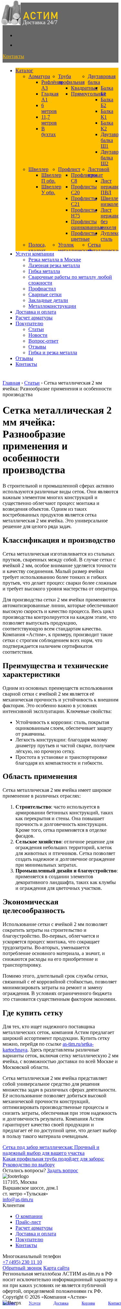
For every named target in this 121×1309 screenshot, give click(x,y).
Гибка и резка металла (52, 352)
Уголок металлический (75, 247)
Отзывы (37, 346)
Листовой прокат (98, 172)
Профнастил (42, 288)
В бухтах (48, 131)
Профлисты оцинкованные (87, 224)
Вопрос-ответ (43, 341)
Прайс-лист (28, 1222)
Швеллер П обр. (51, 178)
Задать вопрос (62, 1170)
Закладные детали (48, 300)
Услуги (34, 1303)
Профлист (69, 169)
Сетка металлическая (104, 247)
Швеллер (38, 169)
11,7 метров (49, 120)
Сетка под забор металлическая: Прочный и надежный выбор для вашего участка (51, 1150)
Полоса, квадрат (37, 247)
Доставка (61, 1303)
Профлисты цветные (84, 236)
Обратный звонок (22, 1268)
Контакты (26, 364)
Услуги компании (34, 254)
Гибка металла (44, 271)
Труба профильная (71, 79)
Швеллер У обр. (51, 189)
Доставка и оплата (35, 312)
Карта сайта (56, 1268)
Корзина (88, 1303)
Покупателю (29, 323)
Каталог (24, 70)
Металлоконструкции (52, 306)
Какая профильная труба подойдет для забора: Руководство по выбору (53, 1161)
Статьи (36, 329)
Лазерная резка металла (54, 265)
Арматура (39, 76)
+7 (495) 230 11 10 (22, 1262)
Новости (37, 335)
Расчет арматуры (34, 317)
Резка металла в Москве (54, 259)
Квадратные (84, 88)
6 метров (49, 108)
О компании (29, 1216)
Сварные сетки (45, 294)
